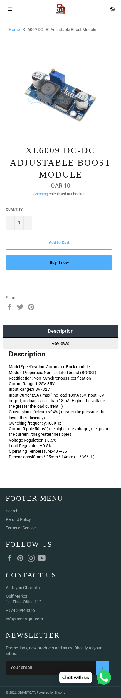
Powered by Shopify (51, 692)
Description (60, 331)
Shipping (40, 194)
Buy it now (59, 262)
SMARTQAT (26, 692)
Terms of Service (21, 528)
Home (14, 29)
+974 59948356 (20, 610)
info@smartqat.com (24, 619)
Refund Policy (18, 519)
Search (12, 511)
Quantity (14, 209)
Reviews (60, 343)
